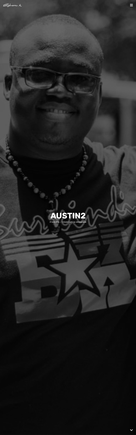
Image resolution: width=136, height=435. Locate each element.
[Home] (12, 5)
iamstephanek (81, 222)
